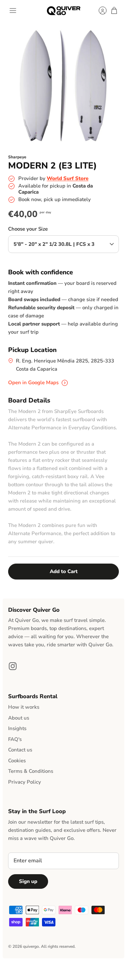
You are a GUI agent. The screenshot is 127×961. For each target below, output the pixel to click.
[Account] (99, 10)
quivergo (31, 946)
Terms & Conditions (30, 771)
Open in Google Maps (34, 382)
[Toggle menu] (12, 10)
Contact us (20, 749)
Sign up (28, 881)
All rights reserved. (58, 946)
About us (18, 717)
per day (45, 212)
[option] (63, 85)
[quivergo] (64, 10)
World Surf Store (67, 178)
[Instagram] (13, 666)
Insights (17, 728)
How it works (23, 707)
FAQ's (15, 739)
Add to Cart (64, 571)
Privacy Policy (24, 782)
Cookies (17, 760)
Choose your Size (28, 228)
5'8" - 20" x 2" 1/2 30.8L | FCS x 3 (54, 244)
